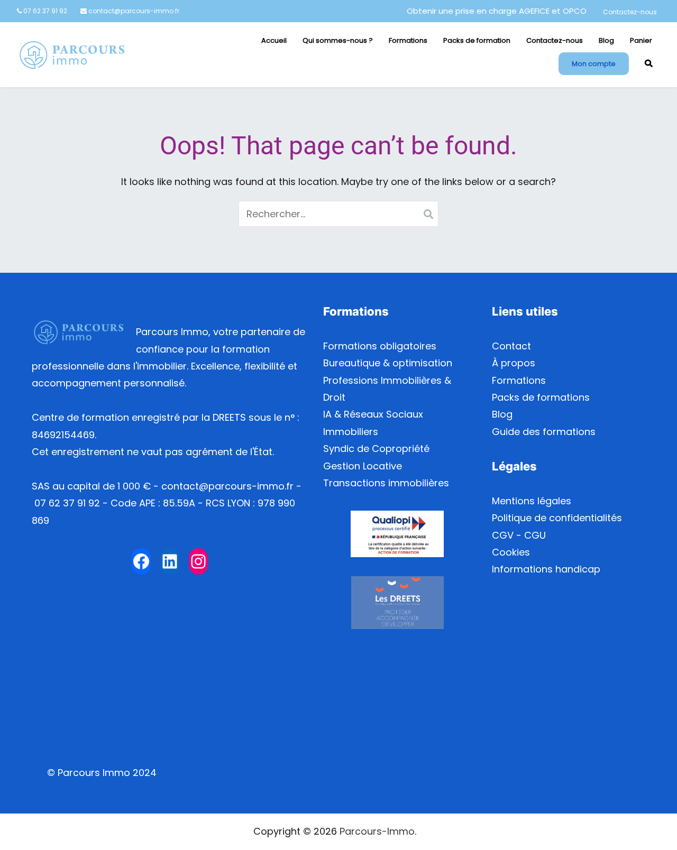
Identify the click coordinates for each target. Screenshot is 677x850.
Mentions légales (531, 500)
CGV (503, 535)
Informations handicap (546, 569)
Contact (511, 346)
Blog (606, 40)
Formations (408, 40)
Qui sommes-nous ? (338, 40)
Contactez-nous (630, 11)
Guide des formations (544, 431)
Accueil (274, 40)
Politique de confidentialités (557, 517)
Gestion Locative (362, 466)
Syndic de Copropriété (376, 448)
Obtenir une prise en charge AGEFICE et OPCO (497, 10)
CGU (535, 535)
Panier (641, 40)
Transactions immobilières (386, 482)
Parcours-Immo (377, 831)
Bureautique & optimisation (387, 362)
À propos (513, 362)
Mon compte (594, 64)
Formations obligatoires (379, 346)
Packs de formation (476, 40)
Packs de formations (541, 397)
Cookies (511, 552)
